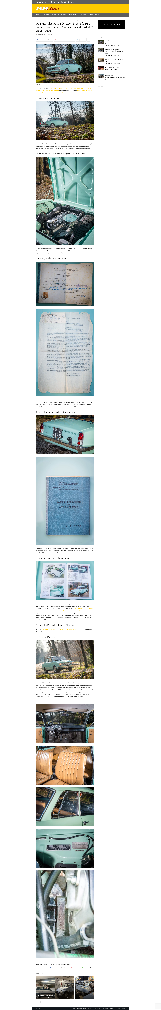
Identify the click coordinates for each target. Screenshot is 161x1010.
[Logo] (48, 8)
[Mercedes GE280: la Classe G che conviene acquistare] (101, 60)
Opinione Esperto (45, 991)
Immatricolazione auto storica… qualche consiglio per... (114, 51)
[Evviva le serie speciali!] (65, 987)
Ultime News (43, 20)
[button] (123, 15)
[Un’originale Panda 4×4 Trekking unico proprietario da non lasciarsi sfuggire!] (45, 987)
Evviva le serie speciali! (65, 997)
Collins (38, 1008)
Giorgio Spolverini (41, 34)
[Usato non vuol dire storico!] (84, 987)
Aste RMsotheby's (44, 964)
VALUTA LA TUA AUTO (112, 24)
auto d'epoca (52, 964)
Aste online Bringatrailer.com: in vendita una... (115, 77)
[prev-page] (37, 1002)
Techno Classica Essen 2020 (63, 964)
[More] (88, 40)
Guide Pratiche (84, 994)
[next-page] (39, 1002)
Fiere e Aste (49, 20)
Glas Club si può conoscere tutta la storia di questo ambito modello (59, 629)
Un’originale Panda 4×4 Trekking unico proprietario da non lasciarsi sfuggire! (45, 995)
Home (37, 20)
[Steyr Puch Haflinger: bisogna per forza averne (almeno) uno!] (101, 68)
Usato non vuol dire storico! (84, 997)
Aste (106, 82)
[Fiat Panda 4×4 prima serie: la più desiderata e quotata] (101, 42)
